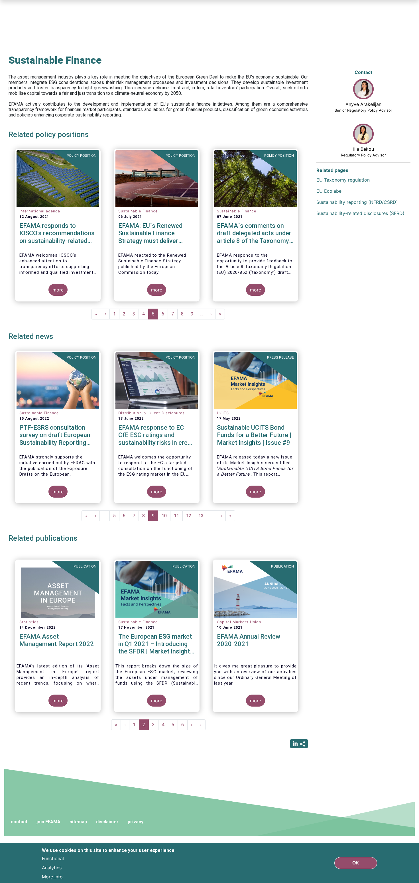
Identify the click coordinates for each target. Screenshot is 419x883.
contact (19, 821)
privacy (135, 821)
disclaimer (107, 821)
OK (355, 862)
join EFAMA (48, 821)
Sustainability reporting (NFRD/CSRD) (357, 202)
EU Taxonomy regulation (343, 180)
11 (178, 515)
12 (190, 515)
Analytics (52, 867)
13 (202, 515)
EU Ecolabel (329, 191)
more (58, 290)
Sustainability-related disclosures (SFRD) (360, 213)
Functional (53, 858)
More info (52, 877)
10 (166, 515)
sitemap (78, 821)
